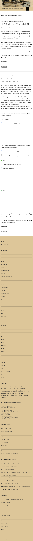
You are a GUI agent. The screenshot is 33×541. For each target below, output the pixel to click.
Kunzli (2, 310)
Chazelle (3, 261)
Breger (2, 256)
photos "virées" (19, 393)
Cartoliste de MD (27, 220)
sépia (26, 395)
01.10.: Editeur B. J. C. (6, 414)
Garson (3, 290)
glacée (8, 391)
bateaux (16, 386)
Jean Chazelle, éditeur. (6, 428)
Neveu (2, 368)
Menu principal (31, 9)
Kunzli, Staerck (4, 442)
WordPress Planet (5, 532)
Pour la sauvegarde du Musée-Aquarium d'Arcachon (13, 505)
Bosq (2, 253)
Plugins (2, 520)
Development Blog (5, 515)
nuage (12, 393)
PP (1, 374)
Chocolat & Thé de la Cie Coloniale (7, 388)
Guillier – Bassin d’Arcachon (23, 486)
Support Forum (4, 526)
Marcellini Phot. (14, 489)
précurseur (5, 395)
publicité (12, 395)
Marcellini (3, 345)
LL (1, 319)
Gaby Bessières (4, 21)
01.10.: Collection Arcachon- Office (9, 417)
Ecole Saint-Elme (4, 391)
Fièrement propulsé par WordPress (8, 539)
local (18, 391)
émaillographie (3, 397)
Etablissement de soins (6, 276)
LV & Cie (2, 328)
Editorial (3, 273)
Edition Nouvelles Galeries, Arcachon (22, 472)
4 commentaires (14, 27)
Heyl (2, 302)
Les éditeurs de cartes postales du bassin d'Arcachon (13, 9)
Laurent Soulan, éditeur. (6, 431)
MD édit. (13, 75)
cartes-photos (24, 386)
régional (4, 231)
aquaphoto (3, 386)
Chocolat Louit (16, 388)
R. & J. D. (2, 377)
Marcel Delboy (18, 21)
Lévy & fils (3, 316)
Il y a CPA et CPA (5, 439)
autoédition (9, 386)
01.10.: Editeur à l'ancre (6, 410)
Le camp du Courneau (15, 24)
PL (1, 299)
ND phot (3, 362)
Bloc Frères (4, 250)
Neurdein (3, 354)
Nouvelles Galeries (5, 371)
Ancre (2, 241)
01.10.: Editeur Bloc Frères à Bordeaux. (10, 409)
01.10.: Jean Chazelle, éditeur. (8, 407)
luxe (22, 391)
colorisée (22, 388)
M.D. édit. (6, 78)
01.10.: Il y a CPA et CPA (6, 406)
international (13, 391)
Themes (2, 529)
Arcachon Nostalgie (5, 502)
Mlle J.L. (3, 348)
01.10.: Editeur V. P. (5, 413)
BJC (1, 247)
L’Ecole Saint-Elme (5, 445)
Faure (2, 284)
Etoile (2, 279)
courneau (4, 66)
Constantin (4, 264)
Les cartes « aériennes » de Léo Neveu (9, 453)
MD (23, 21)
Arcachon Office (5, 244)
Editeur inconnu (5, 270)
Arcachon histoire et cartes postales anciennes (12, 499)
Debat (2, 267)
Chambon (3, 258)
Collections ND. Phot (6, 357)
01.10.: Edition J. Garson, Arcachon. (9, 419)
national (26, 391)
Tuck (2, 436)
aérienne (13, 386)
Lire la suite (4, 61)
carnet (20, 386)
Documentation (4, 518)
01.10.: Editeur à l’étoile (6, 416)
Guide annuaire (5, 293)
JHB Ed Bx (3, 307)
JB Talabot (11, 21)
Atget (6, 386)
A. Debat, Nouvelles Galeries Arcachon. (10, 448)
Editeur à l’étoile (14, 483)
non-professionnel (5, 393)
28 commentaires (14, 81)
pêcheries (17, 395)
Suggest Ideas (4, 523)
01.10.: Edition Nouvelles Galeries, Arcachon (11, 411)
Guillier (3, 296)
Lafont (2, 313)
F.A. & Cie (3, 282)
